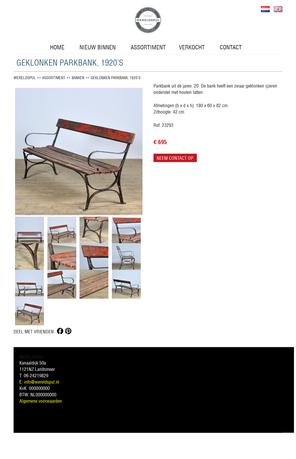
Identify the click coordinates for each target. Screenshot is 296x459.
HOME (57, 47)
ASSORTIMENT (148, 47)
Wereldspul (25, 78)
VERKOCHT (192, 47)
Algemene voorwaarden (40, 401)
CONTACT (231, 47)
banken (78, 78)
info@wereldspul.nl (41, 382)
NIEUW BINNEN (97, 47)
